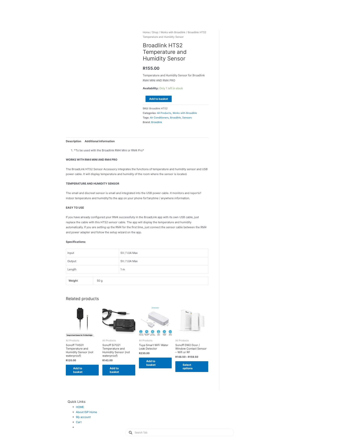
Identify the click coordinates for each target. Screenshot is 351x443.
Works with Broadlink (173, 32)
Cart (79, 422)
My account (83, 417)
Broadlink (175, 117)
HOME (80, 407)
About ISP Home (86, 412)
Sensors (187, 117)
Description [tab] (73, 141)
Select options (188, 366)
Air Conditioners (159, 117)
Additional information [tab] (100, 141)
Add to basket (158, 99)
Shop (155, 32)
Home (146, 32)
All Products (164, 113)
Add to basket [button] (77, 370)
